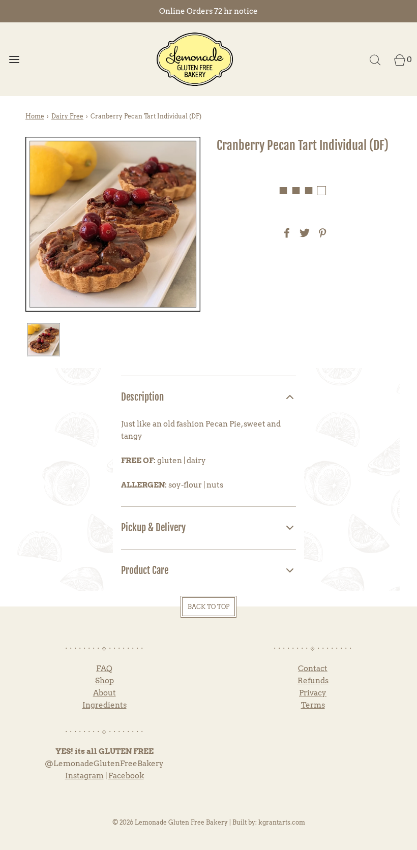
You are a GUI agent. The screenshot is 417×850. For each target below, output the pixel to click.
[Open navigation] (14, 59)
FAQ (104, 668)
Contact (312, 668)
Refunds (313, 680)
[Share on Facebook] (285, 232)
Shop (104, 680)
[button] (43, 340)
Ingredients (104, 705)
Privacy (312, 692)
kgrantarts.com (281, 822)
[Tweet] (303, 232)
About (104, 692)
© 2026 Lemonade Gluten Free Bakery (170, 822)
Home (34, 116)
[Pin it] (321, 232)
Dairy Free (67, 116)
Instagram (84, 775)
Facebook (126, 775)
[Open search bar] (375, 59)
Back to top (208, 607)
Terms (313, 705)
